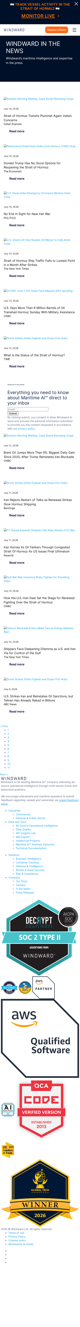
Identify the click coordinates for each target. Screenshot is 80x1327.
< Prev (4, 726)
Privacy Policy (16, 1236)
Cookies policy (17, 1240)
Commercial (23, 814)
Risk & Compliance (27, 873)
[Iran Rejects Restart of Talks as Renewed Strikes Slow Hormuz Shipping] (40, 483)
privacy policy (26, 428)
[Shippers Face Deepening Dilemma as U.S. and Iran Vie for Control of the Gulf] (40, 630)
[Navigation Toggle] (74, 30)
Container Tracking (27, 862)
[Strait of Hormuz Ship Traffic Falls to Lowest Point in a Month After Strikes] (40, 242)
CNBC (7, 316)
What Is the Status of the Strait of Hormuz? (34, 355)
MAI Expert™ (23, 836)
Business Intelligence (28, 858)
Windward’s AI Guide (20, 1244)
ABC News (10, 704)
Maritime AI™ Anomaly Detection (35, 844)
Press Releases (25, 892)
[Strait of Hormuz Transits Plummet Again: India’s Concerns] (40, 99)
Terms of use (16, 1232)
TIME (7, 359)
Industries (14, 810)
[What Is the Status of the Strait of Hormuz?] (40, 338)
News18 (9, 555)
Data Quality (23, 829)
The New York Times (16, 268)
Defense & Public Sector (30, 818)
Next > (4, 774)
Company (14, 877)
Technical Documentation (31, 848)
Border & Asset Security (30, 870)
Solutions (13, 854)
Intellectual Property (28, 840)
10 (8, 763)
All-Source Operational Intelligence (37, 825)
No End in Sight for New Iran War (27, 214)
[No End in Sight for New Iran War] (40, 195)
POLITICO (10, 217)
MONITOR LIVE (38, 16)
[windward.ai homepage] (15, 29)
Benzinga (9, 508)
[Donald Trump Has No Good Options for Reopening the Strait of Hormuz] (40, 146)
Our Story (22, 881)
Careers (20, 885)
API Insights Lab (26, 833)
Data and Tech (17, 821)
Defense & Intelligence (29, 866)
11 (8, 767)
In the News (23, 888)
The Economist (13, 171)
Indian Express (13, 124)
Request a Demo (56, 29)
